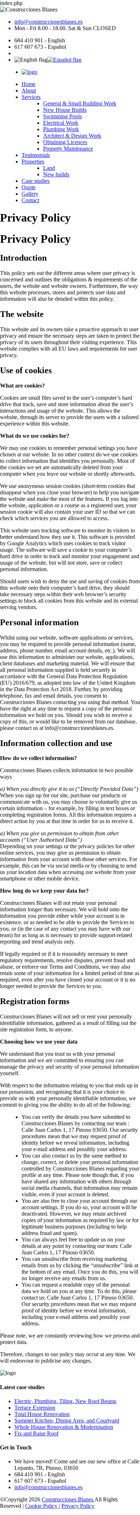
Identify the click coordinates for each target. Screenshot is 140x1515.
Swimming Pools (62, 116)
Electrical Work (60, 123)
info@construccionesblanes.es (48, 22)
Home (29, 84)
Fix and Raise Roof (36, 1433)
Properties (33, 161)
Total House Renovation (42, 1414)
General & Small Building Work (79, 103)
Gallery (30, 194)
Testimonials (36, 155)
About (29, 90)
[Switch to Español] (64, 60)
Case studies (36, 181)
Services (31, 97)
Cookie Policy (42, 1506)
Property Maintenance (68, 149)
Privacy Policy (77, 1506)
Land (49, 168)
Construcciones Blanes (68, 1499)
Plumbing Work (61, 129)
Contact (30, 200)
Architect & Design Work (72, 136)
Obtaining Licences (65, 142)
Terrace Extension (34, 1408)
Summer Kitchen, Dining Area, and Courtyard (66, 1420)
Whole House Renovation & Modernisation (63, 1427)
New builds (56, 174)
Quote (29, 187)
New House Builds (65, 110)
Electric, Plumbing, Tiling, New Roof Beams (65, 1401)
